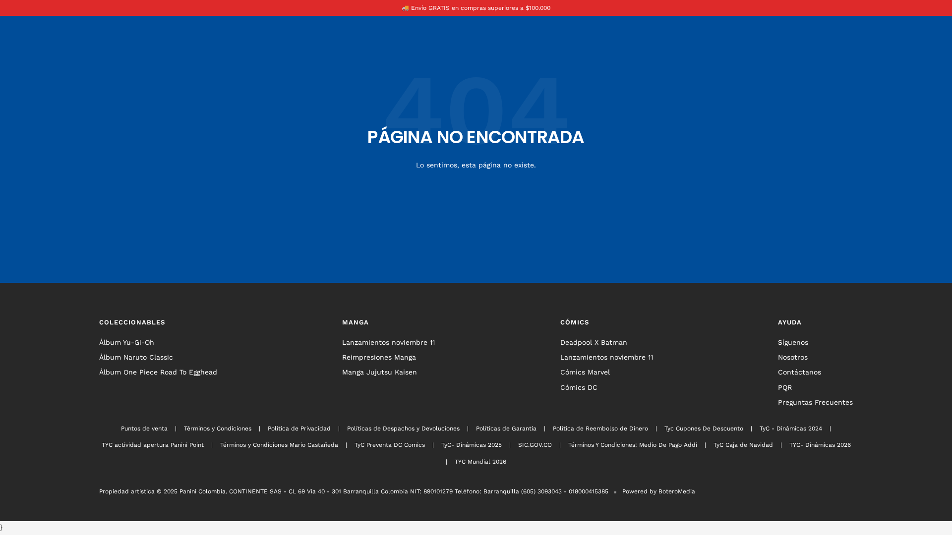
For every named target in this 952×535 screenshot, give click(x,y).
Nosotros (793, 357)
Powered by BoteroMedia (658, 491)
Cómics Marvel (585, 372)
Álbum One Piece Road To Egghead (158, 372)
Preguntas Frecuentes (815, 402)
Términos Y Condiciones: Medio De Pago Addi (632, 444)
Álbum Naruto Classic (136, 357)
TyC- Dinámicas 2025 (471, 444)
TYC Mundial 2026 (480, 461)
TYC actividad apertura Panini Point (153, 444)
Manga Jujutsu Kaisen (379, 372)
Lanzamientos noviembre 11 (388, 342)
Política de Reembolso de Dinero (600, 428)
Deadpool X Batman (593, 342)
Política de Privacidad (299, 428)
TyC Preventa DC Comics (390, 444)
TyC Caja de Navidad (743, 444)
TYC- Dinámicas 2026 (820, 444)
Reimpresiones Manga (379, 357)
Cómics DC (578, 387)
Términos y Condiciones (217, 428)
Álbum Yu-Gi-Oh (126, 342)
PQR (785, 387)
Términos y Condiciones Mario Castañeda (279, 444)
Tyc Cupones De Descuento (703, 428)
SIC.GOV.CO (535, 444)
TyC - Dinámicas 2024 (791, 428)
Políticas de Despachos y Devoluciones (403, 428)
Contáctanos (799, 372)
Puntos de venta (144, 428)
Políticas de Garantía (506, 428)
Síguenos (793, 342)
